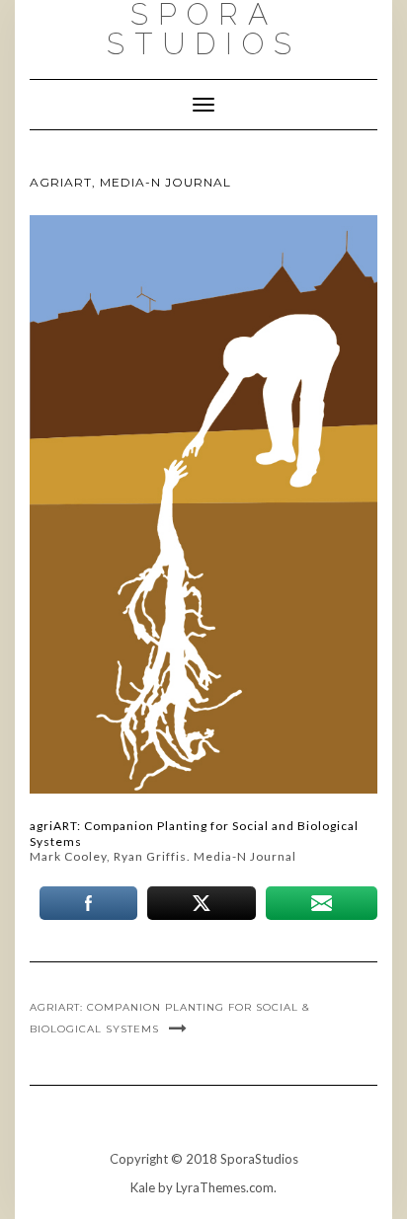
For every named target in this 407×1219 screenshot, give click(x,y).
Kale (142, 1187)
